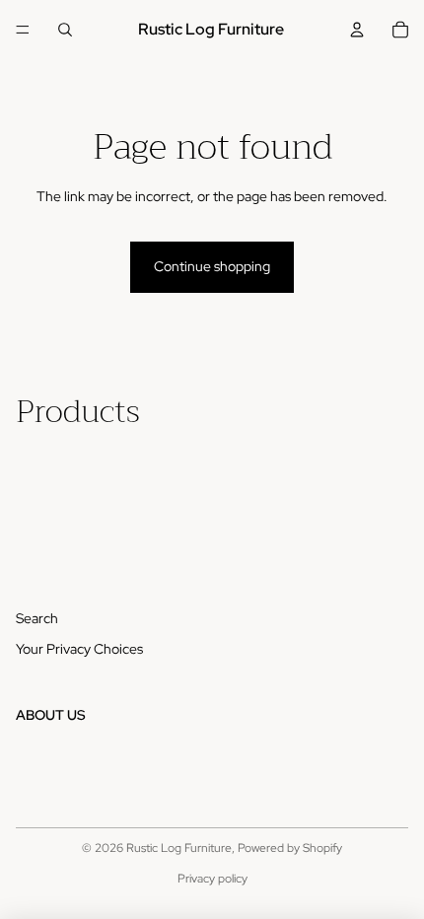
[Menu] (22, 29)
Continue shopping (212, 266)
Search (37, 618)
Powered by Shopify (290, 848)
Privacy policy (212, 878)
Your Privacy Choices (79, 649)
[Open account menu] (357, 29)
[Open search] (65, 29)
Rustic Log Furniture (179, 848)
